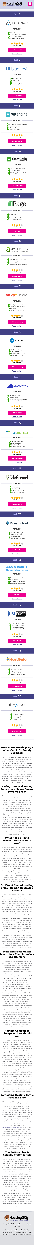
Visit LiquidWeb (17, 50)
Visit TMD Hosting (17, 367)
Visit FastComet (17, 595)
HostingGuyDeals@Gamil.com (11, 1127)
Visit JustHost (17, 640)
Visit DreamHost (17, 550)
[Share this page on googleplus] (32, 511)
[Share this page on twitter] (32, 499)
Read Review (17, 54)
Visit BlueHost (17, 95)
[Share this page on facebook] (32, 502)
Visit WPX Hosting (17, 322)
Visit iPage (17, 231)
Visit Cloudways (17, 412)
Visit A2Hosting (17, 276)
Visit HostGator (17, 686)
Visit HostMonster (17, 458)
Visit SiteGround (17, 504)
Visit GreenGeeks (17, 185)
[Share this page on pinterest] (32, 508)
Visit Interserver (17, 731)
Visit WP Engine (17, 141)
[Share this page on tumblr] (32, 505)
